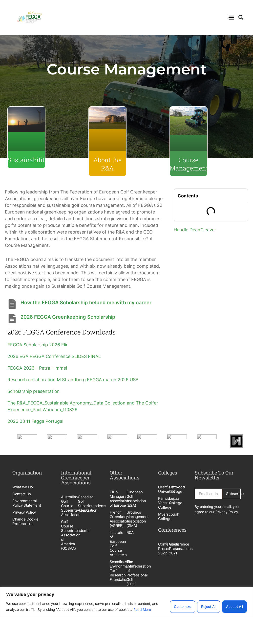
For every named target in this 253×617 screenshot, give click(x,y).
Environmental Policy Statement (26, 503)
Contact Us (21, 494)
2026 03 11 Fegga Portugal (35, 421)
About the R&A (107, 164)
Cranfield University (163, 489)
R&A (130, 532)
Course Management (189, 164)
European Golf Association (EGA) (134, 499)
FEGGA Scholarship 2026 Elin (38, 344)
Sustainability (28, 160)
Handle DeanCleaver (195, 229)
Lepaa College (174, 500)
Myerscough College (163, 516)
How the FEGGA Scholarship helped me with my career (86, 303)
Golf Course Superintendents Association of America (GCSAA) (69, 535)
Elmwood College (174, 489)
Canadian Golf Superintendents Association (86, 504)
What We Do (22, 487)
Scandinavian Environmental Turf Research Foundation (118, 570)
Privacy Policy (24, 512)
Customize (182, 606)
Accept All (234, 606)
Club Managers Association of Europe (118, 499)
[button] (231, 17)
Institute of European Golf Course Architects (118, 543)
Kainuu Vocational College (163, 503)
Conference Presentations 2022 (163, 548)
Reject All (208, 606)
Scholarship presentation (33, 391)
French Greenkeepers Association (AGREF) (118, 519)
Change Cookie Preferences (25, 521)
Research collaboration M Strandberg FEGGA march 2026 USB (73, 379)
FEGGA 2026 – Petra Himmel (37, 368)
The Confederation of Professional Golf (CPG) (134, 572)
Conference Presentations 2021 (174, 548)
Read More (142, 609)
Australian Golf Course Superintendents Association (69, 506)
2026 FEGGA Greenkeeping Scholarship (68, 317)
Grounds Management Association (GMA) (134, 519)
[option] (27, 441)
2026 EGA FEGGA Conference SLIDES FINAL (54, 356)
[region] (126, 602)
